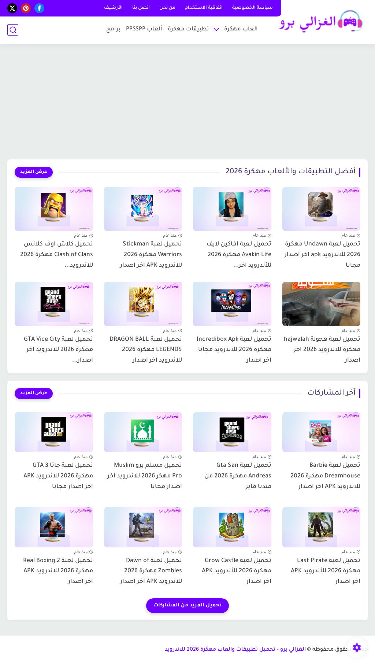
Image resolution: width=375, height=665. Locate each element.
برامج (113, 29)
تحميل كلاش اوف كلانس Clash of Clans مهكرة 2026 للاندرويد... (56, 255)
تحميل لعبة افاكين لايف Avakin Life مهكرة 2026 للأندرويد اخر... (239, 255)
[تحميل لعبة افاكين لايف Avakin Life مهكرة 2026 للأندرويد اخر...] (232, 209)
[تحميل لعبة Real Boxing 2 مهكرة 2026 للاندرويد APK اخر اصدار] (54, 525)
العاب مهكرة (241, 29)
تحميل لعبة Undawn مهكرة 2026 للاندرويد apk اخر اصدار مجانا (322, 255)
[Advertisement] (187, 102)
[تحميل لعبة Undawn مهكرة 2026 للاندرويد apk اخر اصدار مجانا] (321, 209)
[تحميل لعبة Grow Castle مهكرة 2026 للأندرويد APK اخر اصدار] (232, 525)
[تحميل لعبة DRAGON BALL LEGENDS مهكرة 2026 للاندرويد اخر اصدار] (143, 304)
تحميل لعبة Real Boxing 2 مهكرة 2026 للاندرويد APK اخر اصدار (58, 571)
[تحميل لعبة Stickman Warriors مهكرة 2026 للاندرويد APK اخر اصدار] (143, 209)
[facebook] (39, 8)
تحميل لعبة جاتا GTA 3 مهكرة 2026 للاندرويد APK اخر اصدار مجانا (58, 476)
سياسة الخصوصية (252, 8)
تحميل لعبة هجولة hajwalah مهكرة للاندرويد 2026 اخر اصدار (322, 350)
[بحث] (12, 30)
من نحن (167, 8)
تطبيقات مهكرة (188, 29)
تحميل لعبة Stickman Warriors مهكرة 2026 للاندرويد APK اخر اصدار (151, 255)
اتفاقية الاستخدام (204, 8)
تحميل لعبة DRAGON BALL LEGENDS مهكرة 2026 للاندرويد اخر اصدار (145, 350)
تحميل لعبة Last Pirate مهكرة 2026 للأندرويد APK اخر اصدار (325, 571)
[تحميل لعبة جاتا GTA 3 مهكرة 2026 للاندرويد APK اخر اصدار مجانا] (54, 430)
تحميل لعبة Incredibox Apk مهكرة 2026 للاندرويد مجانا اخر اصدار (234, 350)
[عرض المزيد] (34, 172)
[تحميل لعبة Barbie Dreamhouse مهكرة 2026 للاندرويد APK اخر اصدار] (321, 430)
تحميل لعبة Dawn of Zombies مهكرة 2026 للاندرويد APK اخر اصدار (151, 571)
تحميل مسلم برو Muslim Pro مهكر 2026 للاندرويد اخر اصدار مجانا (144, 476)
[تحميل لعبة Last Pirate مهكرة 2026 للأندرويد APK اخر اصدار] (321, 525)
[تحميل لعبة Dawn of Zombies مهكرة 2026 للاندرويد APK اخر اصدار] (143, 525)
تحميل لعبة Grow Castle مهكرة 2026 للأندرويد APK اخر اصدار (236, 571)
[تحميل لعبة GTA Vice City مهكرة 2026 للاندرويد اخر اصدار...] (54, 304)
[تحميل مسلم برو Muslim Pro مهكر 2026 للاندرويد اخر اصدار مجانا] (143, 430)
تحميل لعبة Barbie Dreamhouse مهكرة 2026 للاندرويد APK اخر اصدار (325, 476)
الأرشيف (113, 8)
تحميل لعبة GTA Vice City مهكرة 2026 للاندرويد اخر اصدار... (58, 350)
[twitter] (12, 8)
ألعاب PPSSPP (144, 29)
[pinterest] (26, 8)
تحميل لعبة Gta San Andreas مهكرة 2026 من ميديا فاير (237, 476)
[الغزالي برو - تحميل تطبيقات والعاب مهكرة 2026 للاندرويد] (318, 21)
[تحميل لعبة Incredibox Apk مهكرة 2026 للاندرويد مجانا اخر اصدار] (232, 304)
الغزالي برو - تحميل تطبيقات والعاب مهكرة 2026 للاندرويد (235, 650)
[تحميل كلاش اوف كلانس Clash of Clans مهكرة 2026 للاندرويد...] (54, 209)
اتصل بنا (141, 8)
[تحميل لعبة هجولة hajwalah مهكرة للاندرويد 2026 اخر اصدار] (321, 304)
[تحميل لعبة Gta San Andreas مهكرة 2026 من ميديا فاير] (232, 430)
